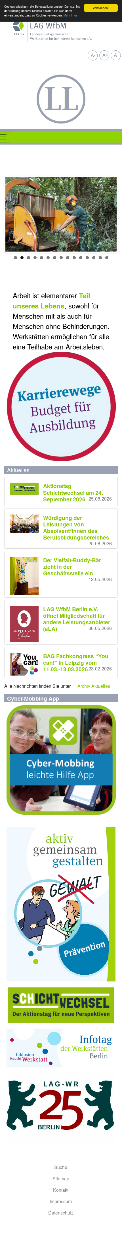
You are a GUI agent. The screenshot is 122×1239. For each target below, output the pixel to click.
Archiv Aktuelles (93, 686)
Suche (60, 1167)
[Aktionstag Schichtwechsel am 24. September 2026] (26, 489)
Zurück (14, 214)
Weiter (108, 214)
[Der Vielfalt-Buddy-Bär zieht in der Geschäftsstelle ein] (26, 576)
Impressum (61, 1201)
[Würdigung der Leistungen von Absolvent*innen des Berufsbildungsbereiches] (26, 524)
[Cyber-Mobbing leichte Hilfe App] (61, 759)
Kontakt (60, 1190)
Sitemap (60, 1178)
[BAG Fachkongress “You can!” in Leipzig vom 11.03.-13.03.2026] (26, 664)
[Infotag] (61, 1047)
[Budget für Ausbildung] (61, 406)
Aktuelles (18, 470)
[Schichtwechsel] (61, 1004)
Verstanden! (101, 8)
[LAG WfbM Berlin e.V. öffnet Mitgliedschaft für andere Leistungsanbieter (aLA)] (26, 624)
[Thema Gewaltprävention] (61, 903)
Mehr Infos (70, 15)
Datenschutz (60, 1212)
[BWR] (61, 1107)
